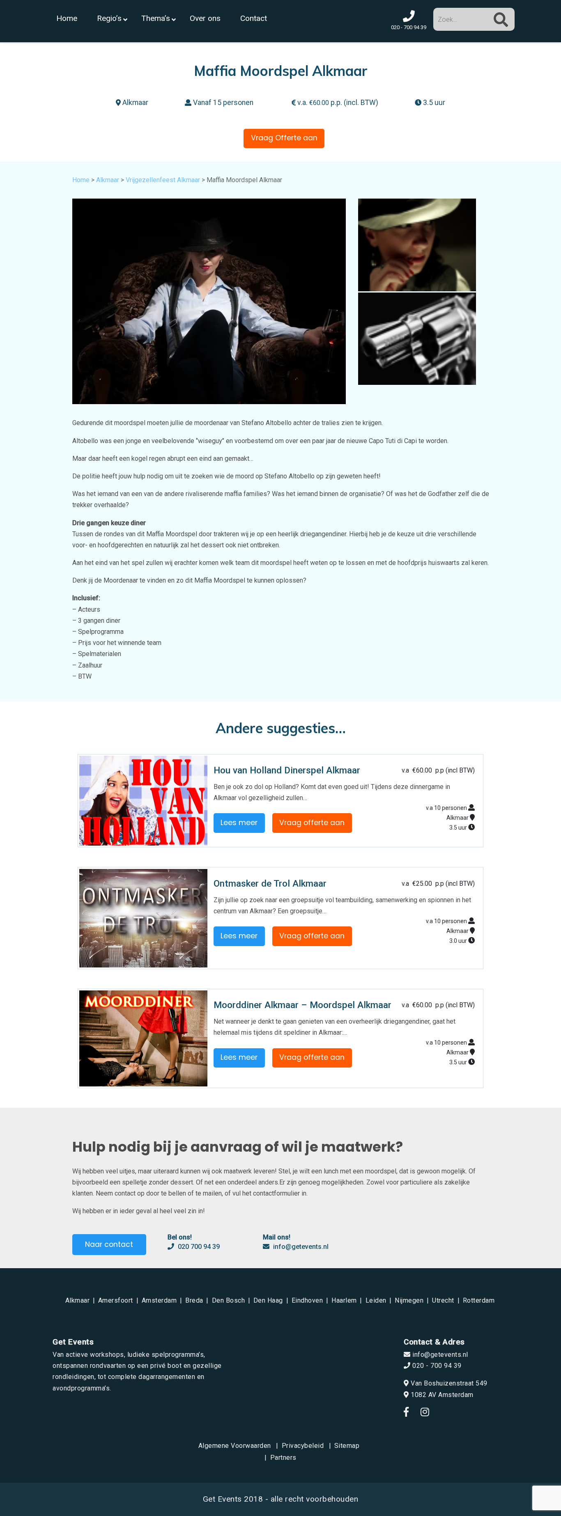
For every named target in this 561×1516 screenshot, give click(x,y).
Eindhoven (307, 1300)
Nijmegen (409, 1300)
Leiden (376, 1300)
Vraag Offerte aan (284, 138)
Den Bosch (228, 1300)
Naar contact (109, 1244)
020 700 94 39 (198, 1247)
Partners (283, 1457)
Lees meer (239, 823)
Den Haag (268, 1300)
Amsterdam (159, 1300)
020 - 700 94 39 (436, 1366)
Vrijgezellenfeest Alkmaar (163, 180)
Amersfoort (115, 1300)
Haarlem (344, 1300)
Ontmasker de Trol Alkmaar (270, 883)
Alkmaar (107, 180)
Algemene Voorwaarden (234, 1446)
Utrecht (443, 1300)
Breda (194, 1300)
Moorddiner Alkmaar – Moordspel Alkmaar (302, 1004)
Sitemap (347, 1446)
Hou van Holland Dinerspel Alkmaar (287, 770)
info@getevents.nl (300, 1247)
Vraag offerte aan (312, 823)
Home (81, 180)
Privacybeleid (303, 1446)
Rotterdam (479, 1300)
